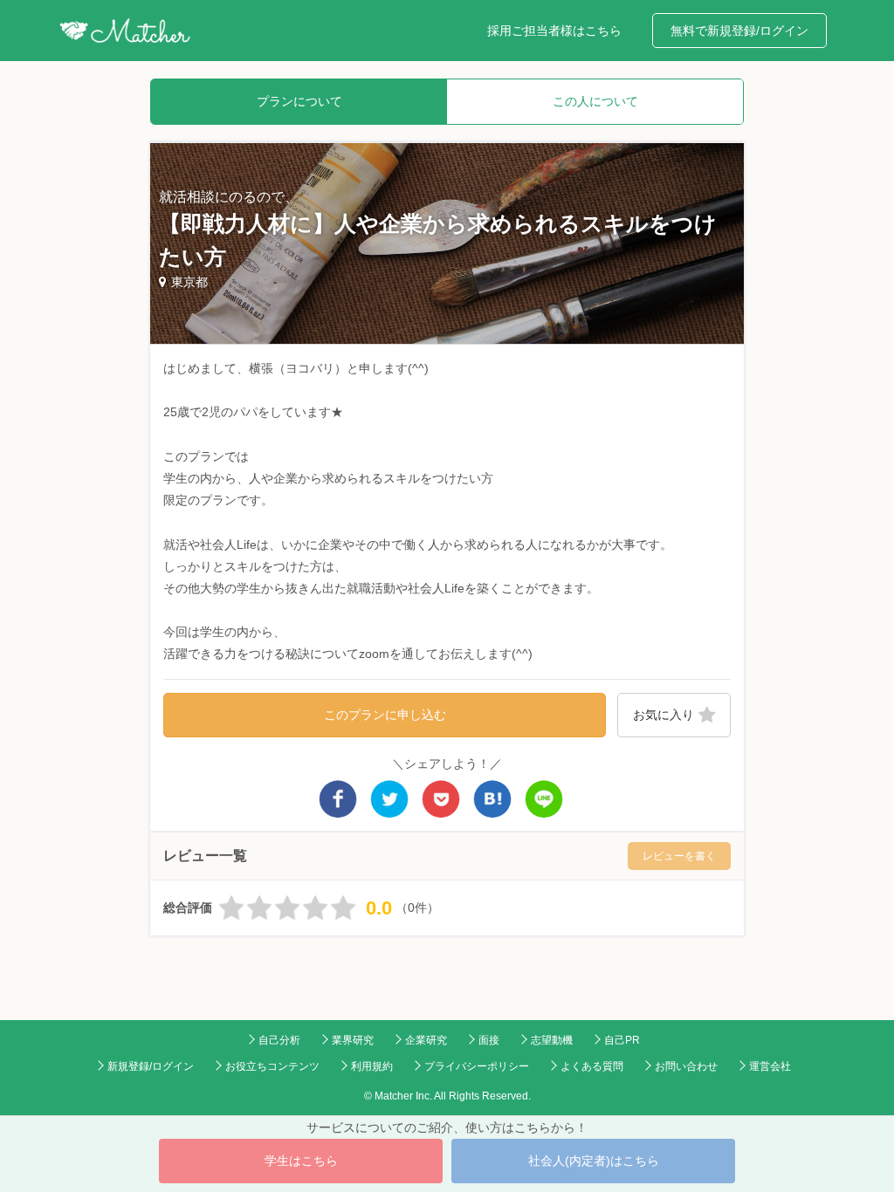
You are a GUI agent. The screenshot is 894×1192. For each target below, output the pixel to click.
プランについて (299, 101)
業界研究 (353, 1040)
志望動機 (552, 1040)
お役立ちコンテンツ (272, 1066)
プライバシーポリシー (476, 1066)
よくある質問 (591, 1066)
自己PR (622, 1040)
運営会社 (770, 1066)
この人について (595, 101)
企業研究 (426, 1040)
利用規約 (372, 1066)
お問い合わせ (686, 1066)
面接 (488, 1040)
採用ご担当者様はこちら (554, 31)
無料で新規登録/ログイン (739, 31)
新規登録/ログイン (150, 1066)
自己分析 (279, 1040)
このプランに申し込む (385, 715)
